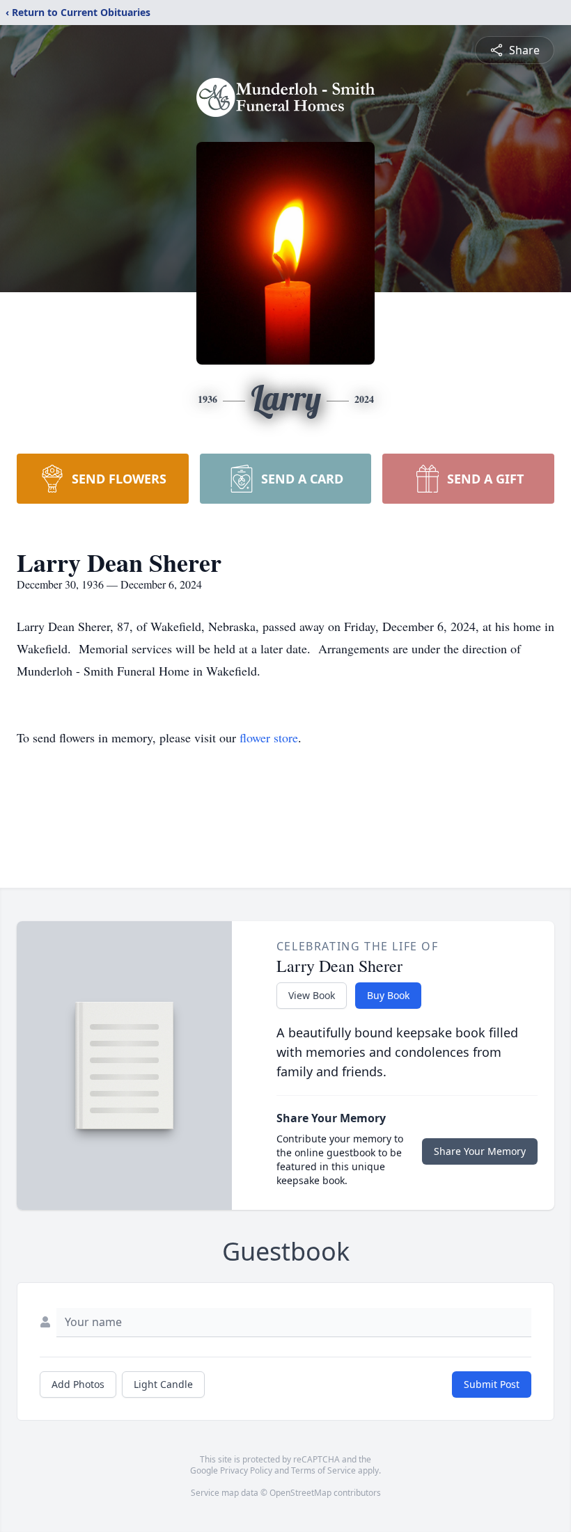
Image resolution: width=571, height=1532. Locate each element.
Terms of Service (323, 1470)
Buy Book (388, 995)
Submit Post (491, 1384)
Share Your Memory (480, 1151)
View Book (311, 995)
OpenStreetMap (300, 1493)
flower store (269, 737)
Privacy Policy (246, 1470)
